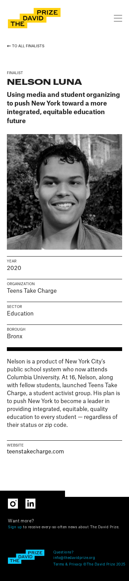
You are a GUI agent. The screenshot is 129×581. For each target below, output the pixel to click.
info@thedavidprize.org (74, 558)
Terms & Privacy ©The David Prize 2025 (89, 564)
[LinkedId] (33, 503)
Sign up (15, 527)
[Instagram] (16, 503)
